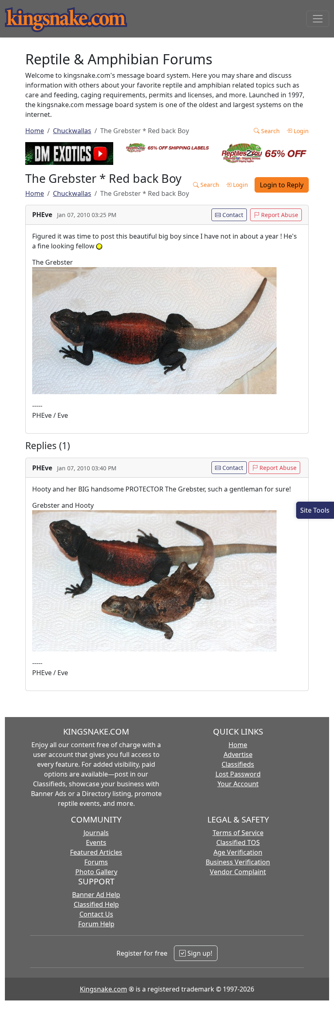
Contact (232, 215)
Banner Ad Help (96, 894)
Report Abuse (278, 215)
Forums (96, 862)
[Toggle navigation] (317, 19)
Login (300, 131)
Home (34, 130)
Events (96, 842)
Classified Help (96, 904)
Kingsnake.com (103, 989)
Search (269, 131)
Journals (96, 832)
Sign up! (199, 953)
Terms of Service (238, 832)
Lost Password (238, 774)
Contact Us (96, 914)
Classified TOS (238, 842)
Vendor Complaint (238, 871)
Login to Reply (281, 184)
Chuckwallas (72, 130)
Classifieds (238, 764)
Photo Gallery (96, 871)
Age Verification (237, 852)
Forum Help (96, 923)
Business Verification (238, 862)
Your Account (238, 783)
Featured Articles (96, 852)
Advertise (238, 754)
